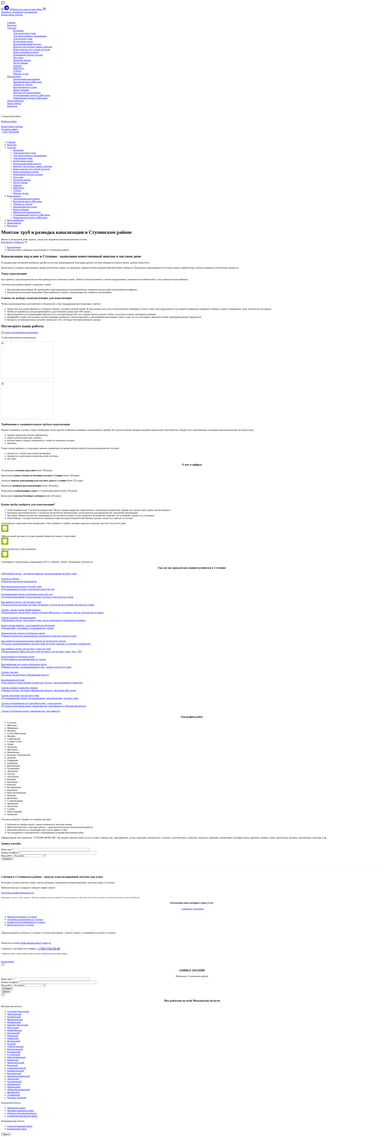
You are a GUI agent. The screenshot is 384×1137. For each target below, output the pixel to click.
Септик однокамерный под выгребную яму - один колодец (31, 703)
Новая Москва (14, 1030)
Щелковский (13, 1084)
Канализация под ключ (25, 87)
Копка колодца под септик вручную (31, 49)
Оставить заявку (9, 129)
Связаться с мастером (192, 909)
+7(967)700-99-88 (10, 132)
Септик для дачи (9, 672)
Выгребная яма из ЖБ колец (27, 82)
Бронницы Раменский (18, 1076)
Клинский (12, 1065)
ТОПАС (17, 71)
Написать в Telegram (12, 137)
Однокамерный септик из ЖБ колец (31, 95)
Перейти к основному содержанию (19, 12)
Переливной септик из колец (28, 55)
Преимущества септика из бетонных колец (23, 633)
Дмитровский (14, 1014)
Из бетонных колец (23, 41)
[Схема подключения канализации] (19, 332)
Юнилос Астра (20, 73)
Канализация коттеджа (12, 680)
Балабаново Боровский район (22, 1116)
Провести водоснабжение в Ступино (26, 922)
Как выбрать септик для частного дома (21, 602)
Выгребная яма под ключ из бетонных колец (24, 664)
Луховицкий (13, 1095)
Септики (11, 28)
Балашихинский (15, 1070)
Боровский (12, 1060)
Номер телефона (10, 852)
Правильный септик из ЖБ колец (30, 98)
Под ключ (18, 57)
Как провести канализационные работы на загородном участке (33, 641)
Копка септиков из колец (26, 52)
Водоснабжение (15, 100)
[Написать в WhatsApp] (2, 9)
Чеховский (12, 1035)
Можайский (13, 1092)
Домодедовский (15, 1046)
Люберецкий (13, 1087)
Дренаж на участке (23, 84)
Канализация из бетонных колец (17, 656)
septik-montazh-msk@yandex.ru (35, 943)
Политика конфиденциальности (17, 893)
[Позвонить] (48, 9)
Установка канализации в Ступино (25, 919)
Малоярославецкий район (20, 1110)
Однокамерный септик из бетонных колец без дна (27, 594)
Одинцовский (14, 1081)
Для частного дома (22, 38)
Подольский (13, 1033)
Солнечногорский (16, 1068)
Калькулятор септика (12, 14)
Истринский (13, 1041)
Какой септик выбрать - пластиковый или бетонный (28, 625)
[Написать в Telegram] (7, 9)
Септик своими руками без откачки (19, 687)
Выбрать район (9, 121)
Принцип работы (22, 60)
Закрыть (6, 991)
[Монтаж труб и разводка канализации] (27, 378)
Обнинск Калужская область (22, 1113)
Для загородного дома (24, 33)
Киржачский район (17, 1129)
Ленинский (13, 1079)
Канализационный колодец (27, 44)
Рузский (11, 1043)
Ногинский (13, 1027)
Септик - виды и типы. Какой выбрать (21, 610)
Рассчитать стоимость (12, 242)
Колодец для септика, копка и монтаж (32, 47)
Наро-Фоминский (16, 1057)
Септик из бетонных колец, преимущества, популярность (30, 711)
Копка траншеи (21, 90)
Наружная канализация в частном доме (21, 586)
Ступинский (13, 1054)
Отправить (7, 859)
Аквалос (17, 65)
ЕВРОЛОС (18, 68)
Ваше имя (7, 849)
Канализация (14, 76)
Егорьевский (13, 1052)
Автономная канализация (26, 79)
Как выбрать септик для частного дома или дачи (26, 649)
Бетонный (18, 30)
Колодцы (11, 25)
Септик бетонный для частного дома (20, 695)
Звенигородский (15, 1062)
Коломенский (14, 1073)
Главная (11, 22)
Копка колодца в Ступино (20, 925)
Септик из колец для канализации (18, 617)
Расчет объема (20, 63)
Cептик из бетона (10, 578)
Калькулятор (7, 961)
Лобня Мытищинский (18, 1089)
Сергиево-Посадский (18, 1011)
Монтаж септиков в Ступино (22, 916)
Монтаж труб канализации (27, 92)
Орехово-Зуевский (16, 1097)
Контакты (12, 106)
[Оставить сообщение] (44, 9)
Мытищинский (15, 1019)
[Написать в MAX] (26, 9)
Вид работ (6, 855)
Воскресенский (15, 1049)
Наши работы (14, 103)
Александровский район (19, 1126)
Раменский (12, 1038)
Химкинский (14, 1022)
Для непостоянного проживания (29, 36)
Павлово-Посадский (17, 1025)
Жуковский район (16, 1108)
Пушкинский (14, 1017)
